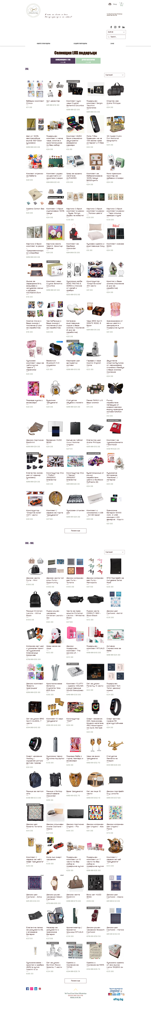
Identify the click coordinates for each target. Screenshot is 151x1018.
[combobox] (114, 75)
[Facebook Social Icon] (27, 988)
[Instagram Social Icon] (31, 988)
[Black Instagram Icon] (115, 27)
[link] (121, 4)
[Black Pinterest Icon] (119, 27)
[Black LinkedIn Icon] (123, 27)
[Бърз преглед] (35, 89)
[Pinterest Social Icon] (39, 988)
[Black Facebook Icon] (111, 27)
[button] (116, 32)
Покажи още (75, 531)
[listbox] (116, 32)
